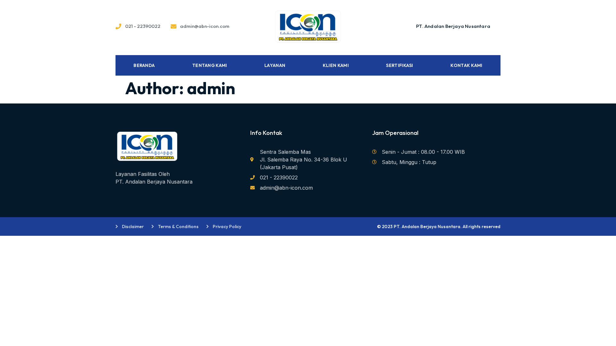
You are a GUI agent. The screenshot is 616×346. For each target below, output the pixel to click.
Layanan (274, 65)
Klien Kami (336, 65)
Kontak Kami (466, 65)
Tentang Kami (209, 65)
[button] (453, 26)
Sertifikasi (399, 65)
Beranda (144, 65)
